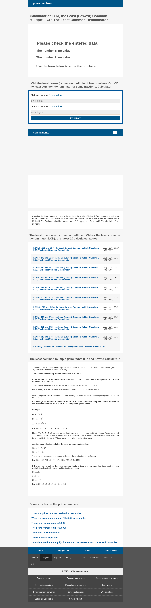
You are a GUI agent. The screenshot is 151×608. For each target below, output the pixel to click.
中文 (33, 564)
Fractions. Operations (75, 578)
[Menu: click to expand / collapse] (116, 132)
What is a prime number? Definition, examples (56, 513)
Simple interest (75, 599)
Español (57, 558)
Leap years (107, 585)
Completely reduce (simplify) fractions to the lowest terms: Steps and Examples (74, 542)
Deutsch (34, 558)
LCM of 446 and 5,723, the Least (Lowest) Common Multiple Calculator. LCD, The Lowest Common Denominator (66, 318)
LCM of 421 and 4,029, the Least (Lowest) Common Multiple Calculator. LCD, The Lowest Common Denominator (66, 328)
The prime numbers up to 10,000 (48, 528)
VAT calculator (107, 592)
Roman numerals (44, 578)
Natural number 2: (46, 106)
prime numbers (42, 3)
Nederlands (94, 558)
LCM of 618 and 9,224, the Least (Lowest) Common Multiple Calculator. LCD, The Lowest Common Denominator (66, 288)
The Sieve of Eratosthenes (45, 532)
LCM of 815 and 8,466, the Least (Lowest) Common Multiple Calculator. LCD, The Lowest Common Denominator (66, 338)
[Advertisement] (75, 155)
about (40, 551)
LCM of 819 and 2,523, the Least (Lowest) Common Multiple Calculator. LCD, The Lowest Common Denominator (66, 269)
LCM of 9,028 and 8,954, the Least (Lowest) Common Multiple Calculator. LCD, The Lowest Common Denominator (66, 308)
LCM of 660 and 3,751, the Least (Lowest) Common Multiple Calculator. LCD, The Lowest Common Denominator (66, 298)
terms (87, 551)
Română (108, 558)
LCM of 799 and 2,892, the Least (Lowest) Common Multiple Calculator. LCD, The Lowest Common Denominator (66, 279)
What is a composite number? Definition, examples (58, 518)
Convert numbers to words (107, 578)
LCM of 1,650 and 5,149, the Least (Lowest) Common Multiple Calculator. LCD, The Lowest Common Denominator (66, 249)
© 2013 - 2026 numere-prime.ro (75, 571)
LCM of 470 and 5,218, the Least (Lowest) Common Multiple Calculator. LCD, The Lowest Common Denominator (66, 259)
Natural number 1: (46, 95)
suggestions (63, 551)
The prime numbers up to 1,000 (48, 523)
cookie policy (111, 551)
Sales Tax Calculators (44, 599)
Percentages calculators (75, 585)
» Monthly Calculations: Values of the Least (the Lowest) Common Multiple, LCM (69, 347)
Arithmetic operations (44, 585)
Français (69, 558)
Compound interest (75, 592)
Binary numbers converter (44, 592)
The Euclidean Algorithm (44, 537)
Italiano (81, 558)
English (46, 558)
